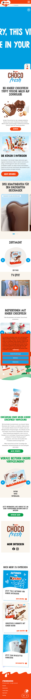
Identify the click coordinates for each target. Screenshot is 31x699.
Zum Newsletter (15, 650)
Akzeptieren (16, 362)
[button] (10, 174)
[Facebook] (13, 549)
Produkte (16, 5)
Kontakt (4, 685)
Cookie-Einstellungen (15, 354)
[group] (15, 77)
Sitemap (4, 695)
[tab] (27, 66)
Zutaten (15, 129)
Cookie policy (5, 690)
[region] (15, 350)
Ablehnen (15, 358)
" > (3, 666)
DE (24, 696)
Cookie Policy (16, 349)
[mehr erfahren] (15, 585)
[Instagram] (17, 549)
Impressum (4, 692)
